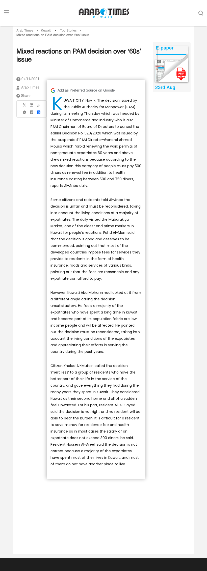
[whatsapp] (24, 113)
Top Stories (68, 30)
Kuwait (46, 30)
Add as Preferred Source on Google (86, 90)
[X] (24, 106)
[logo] (103, 13)
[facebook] (31, 113)
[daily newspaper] (171, 71)
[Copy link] (38, 106)
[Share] (38, 112)
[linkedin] (31, 106)
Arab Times (24, 30)
